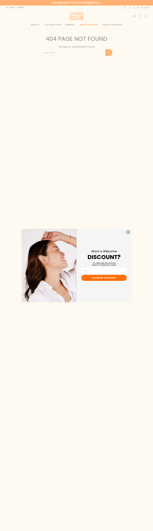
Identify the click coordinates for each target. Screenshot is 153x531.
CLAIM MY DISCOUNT (104, 277)
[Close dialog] (128, 232)
